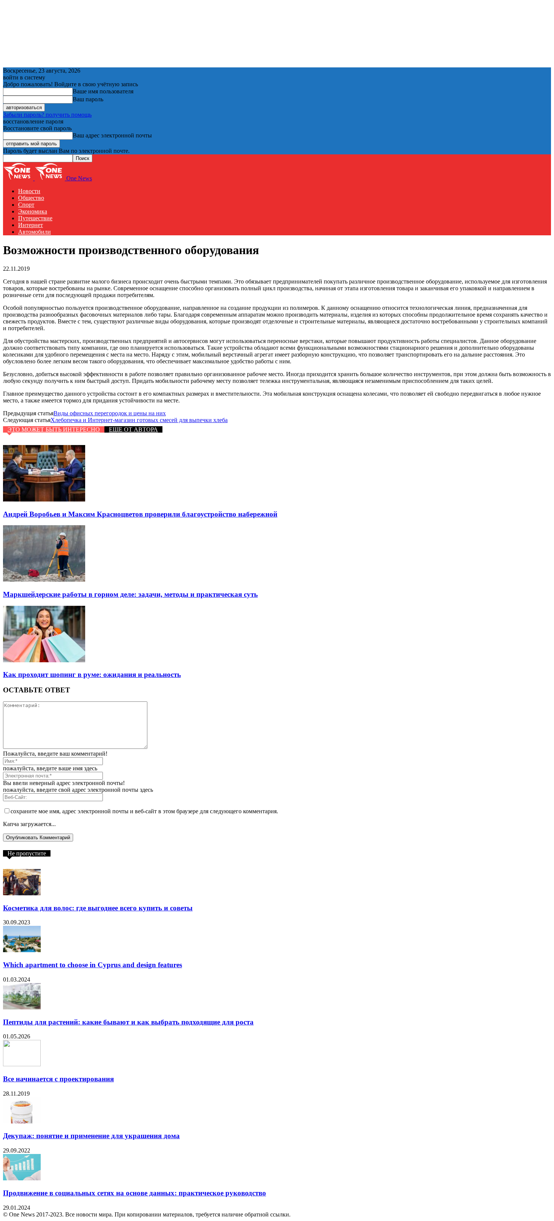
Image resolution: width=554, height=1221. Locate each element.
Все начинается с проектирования (58, 1079)
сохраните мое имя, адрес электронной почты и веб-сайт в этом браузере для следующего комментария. (144, 811)
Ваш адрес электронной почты (112, 135)
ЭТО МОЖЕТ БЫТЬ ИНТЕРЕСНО (54, 429)
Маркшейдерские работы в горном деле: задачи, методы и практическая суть (130, 594)
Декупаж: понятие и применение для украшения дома (91, 1136)
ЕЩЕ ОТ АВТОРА (133, 429)
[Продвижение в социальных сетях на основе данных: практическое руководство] (22, 1178)
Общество (31, 198)
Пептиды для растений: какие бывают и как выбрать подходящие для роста (128, 1022)
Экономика (32, 211)
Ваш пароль (88, 99)
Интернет (30, 225)
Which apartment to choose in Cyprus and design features (92, 965)
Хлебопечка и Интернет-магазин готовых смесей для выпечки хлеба (139, 420)
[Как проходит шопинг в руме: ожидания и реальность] (44, 660)
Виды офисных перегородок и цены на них (110, 413)
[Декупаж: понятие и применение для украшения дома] (22, 1121)
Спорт (26, 204)
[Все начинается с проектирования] (22, 1064)
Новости (29, 191)
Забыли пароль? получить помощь (47, 114)
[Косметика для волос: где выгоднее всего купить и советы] (22, 893)
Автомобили (34, 232)
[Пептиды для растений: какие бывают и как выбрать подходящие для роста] (22, 1007)
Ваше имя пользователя (103, 91)
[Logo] (19, 178)
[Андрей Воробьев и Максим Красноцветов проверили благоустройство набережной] (44, 499)
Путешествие (35, 218)
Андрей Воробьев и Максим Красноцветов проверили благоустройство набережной (140, 514)
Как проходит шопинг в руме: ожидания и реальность (92, 674)
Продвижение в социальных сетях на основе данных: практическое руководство (134, 1193)
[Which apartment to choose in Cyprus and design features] (22, 950)
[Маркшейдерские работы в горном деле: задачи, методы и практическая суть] (44, 579)
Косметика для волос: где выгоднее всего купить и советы (98, 908)
